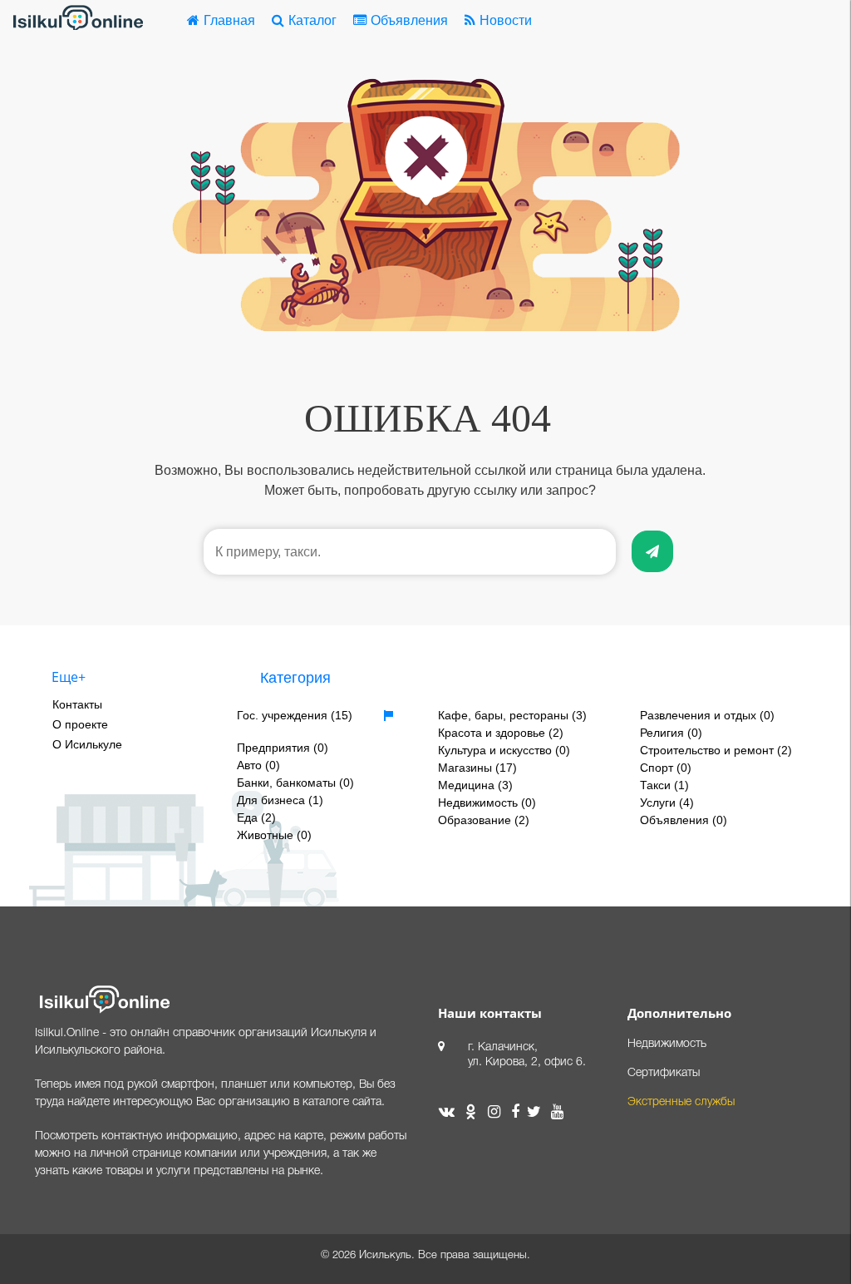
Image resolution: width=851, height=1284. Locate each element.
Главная (229, 20)
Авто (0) (258, 765)
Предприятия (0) (282, 747)
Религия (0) (671, 732)
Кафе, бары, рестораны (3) (512, 715)
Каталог (312, 20)
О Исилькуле (87, 744)
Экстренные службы (681, 1102)
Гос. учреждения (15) (294, 715)
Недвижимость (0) (487, 802)
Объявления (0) (683, 820)
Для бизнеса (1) (280, 800)
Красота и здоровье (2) (500, 732)
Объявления (409, 20)
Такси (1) (664, 785)
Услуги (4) (667, 802)
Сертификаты (663, 1073)
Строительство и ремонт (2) (716, 750)
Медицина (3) (475, 785)
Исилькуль (385, 1255)
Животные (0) (274, 835)
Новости (506, 20)
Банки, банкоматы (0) (295, 782)
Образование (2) (483, 820)
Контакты (77, 704)
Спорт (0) (665, 767)
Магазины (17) (477, 767)
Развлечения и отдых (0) (707, 715)
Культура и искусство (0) (504, 750)
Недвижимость (666, 1044)
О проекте (80, 724)
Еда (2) (256, 817)
